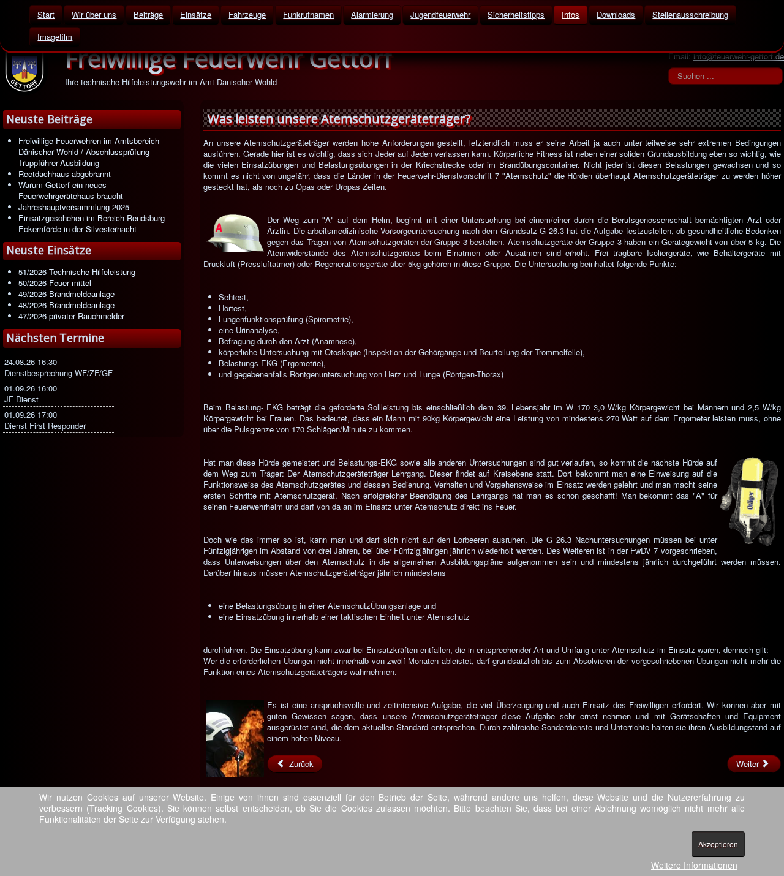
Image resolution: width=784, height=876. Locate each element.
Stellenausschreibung (690, 14)
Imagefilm (54, 36)
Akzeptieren (718, 844)
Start (46, 14)
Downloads (616, 14)
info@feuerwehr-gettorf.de (738, 56)
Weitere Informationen (694, 864)
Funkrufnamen (308, 14)
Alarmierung (372, 14)
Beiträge (148, 14)
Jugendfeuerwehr (440, 14)
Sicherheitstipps (516, 14)
